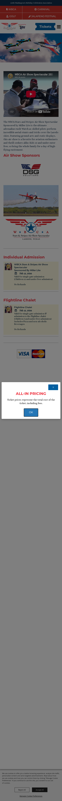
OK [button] (31, 412)
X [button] (53, 387)
